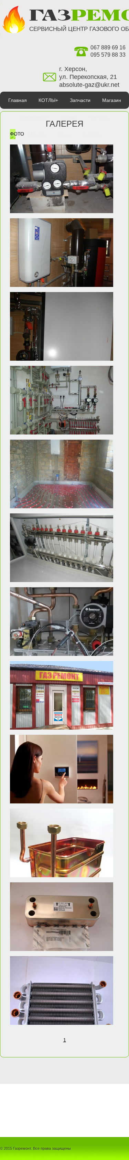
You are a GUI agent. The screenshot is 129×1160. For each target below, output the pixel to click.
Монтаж (37, 134)
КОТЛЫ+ (48, 100)
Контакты (99, 117)
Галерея (91, 134)
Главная (17, 100)
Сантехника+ (34, 117)
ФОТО (17, 134)
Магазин (111, 100)
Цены (64, 134)
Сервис (69, 117)
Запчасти (80, 100)
